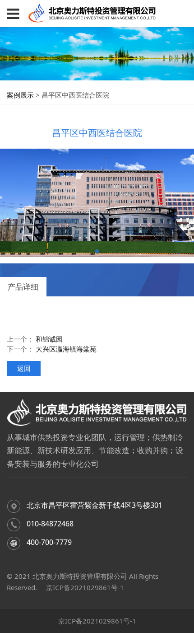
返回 (24, 368)
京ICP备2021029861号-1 (85, 587)
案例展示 (20, 94)
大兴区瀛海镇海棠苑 (66, 348)
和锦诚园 (49, 338)
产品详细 (23, 286)
